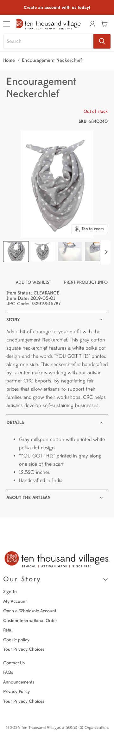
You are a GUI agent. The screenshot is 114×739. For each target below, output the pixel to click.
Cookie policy (16, 640)
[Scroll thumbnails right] (105, 252)
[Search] (102, 41)
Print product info (86, 282)
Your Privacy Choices (23, 649)
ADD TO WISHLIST (33, 282)
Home (9, 60)
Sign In (10, 591)
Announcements (18, 682)
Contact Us (14, 663)
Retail (8, 630)
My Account (15, 601)
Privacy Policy (16, 691)
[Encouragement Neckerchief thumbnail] (15, 251)
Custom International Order (30, 620)
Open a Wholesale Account (29, 611)
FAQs (8, 672)
